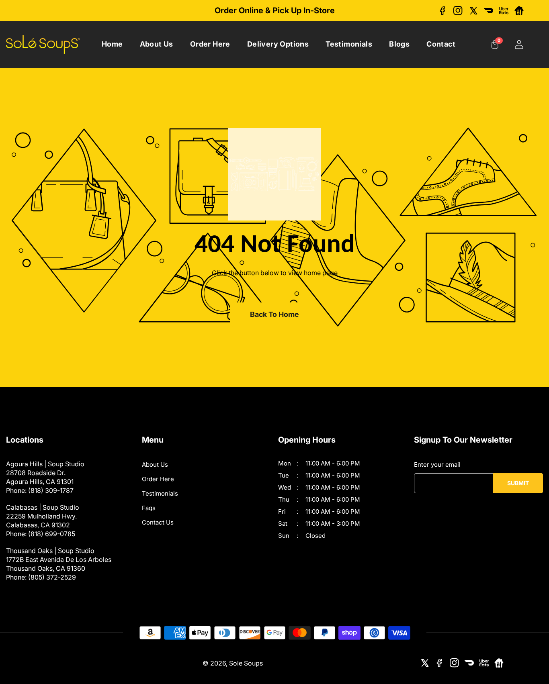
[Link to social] (442, 10)
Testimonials (349, 44)
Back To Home (274, 314)
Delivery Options (278, 44)
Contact (440, 44)
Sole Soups (246, 663)
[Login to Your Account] (519, 44)
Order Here (210, 44)
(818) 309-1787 (51, 490)
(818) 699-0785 (51, 534)
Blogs (399, 44)
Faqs (149, 508)
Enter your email (437, 464)
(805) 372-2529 (52, 577)
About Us (156, 44)
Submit (518, 483)
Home (112, 44)
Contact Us (158, 522)
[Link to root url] (43, 44)
